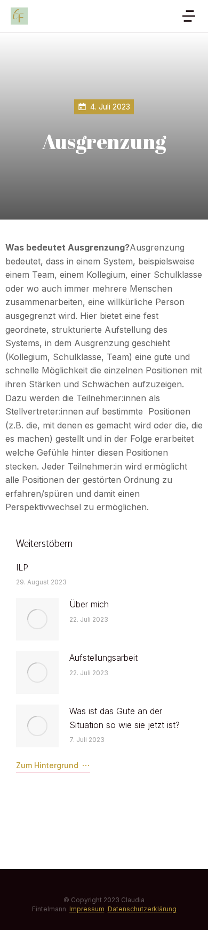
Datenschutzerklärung (142, 909)
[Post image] (37, 619)
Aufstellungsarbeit (103, 657)
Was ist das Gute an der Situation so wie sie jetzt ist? (124, 718)
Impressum (87, 909)
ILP (22, 567)
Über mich (89, 604)
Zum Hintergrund (47, 765)
